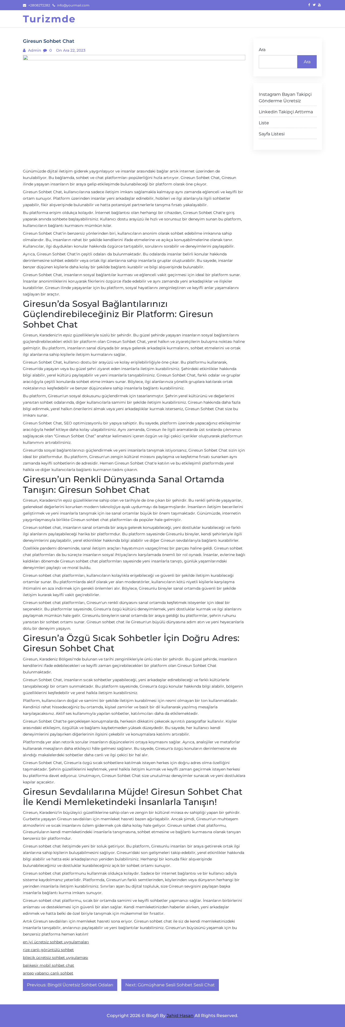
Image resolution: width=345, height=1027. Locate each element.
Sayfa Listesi (272, 133)
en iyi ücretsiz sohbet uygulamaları (56, 942)
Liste (264, 122)
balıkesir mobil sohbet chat (48, 965)
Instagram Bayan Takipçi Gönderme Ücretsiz (285, 97)
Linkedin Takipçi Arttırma (286, 111)
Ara (262, 49)
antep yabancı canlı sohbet (48, 973)
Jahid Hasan (180, 1015)
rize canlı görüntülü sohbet (48, 949)
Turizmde (49, 19)
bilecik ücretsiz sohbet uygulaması (55, 957)
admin (34, 50)
